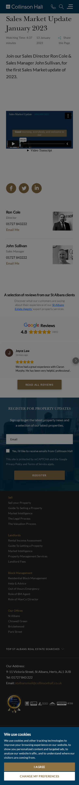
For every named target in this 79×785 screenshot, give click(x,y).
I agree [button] (39, 767)
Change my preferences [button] (39, 776)
